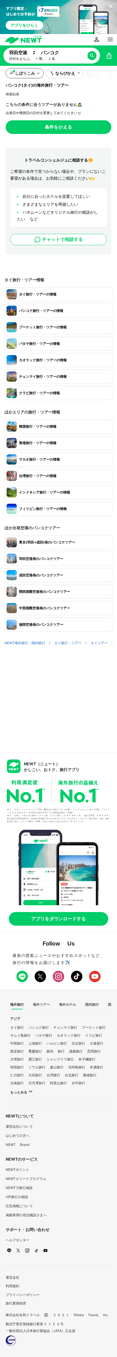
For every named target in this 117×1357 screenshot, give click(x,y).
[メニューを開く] (110, 39)
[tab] (17, 1004)
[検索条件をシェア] (109, 55)
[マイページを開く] (96, 39)
